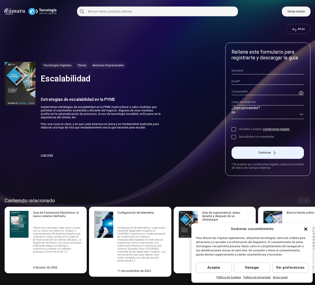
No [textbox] (233, 112)
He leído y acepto (264, 129)
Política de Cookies (229, 277)
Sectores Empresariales (108, 65)
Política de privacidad (256, 277)
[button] (305, 229)
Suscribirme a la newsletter (256, 136)
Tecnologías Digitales (57, 65)
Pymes (82, 65)
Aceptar (213, 267)
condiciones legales (276, 129)
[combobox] (268, 115)
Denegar (252, 267)
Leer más (47, 155)
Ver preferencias (290, 267)
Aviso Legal (280, 277)
